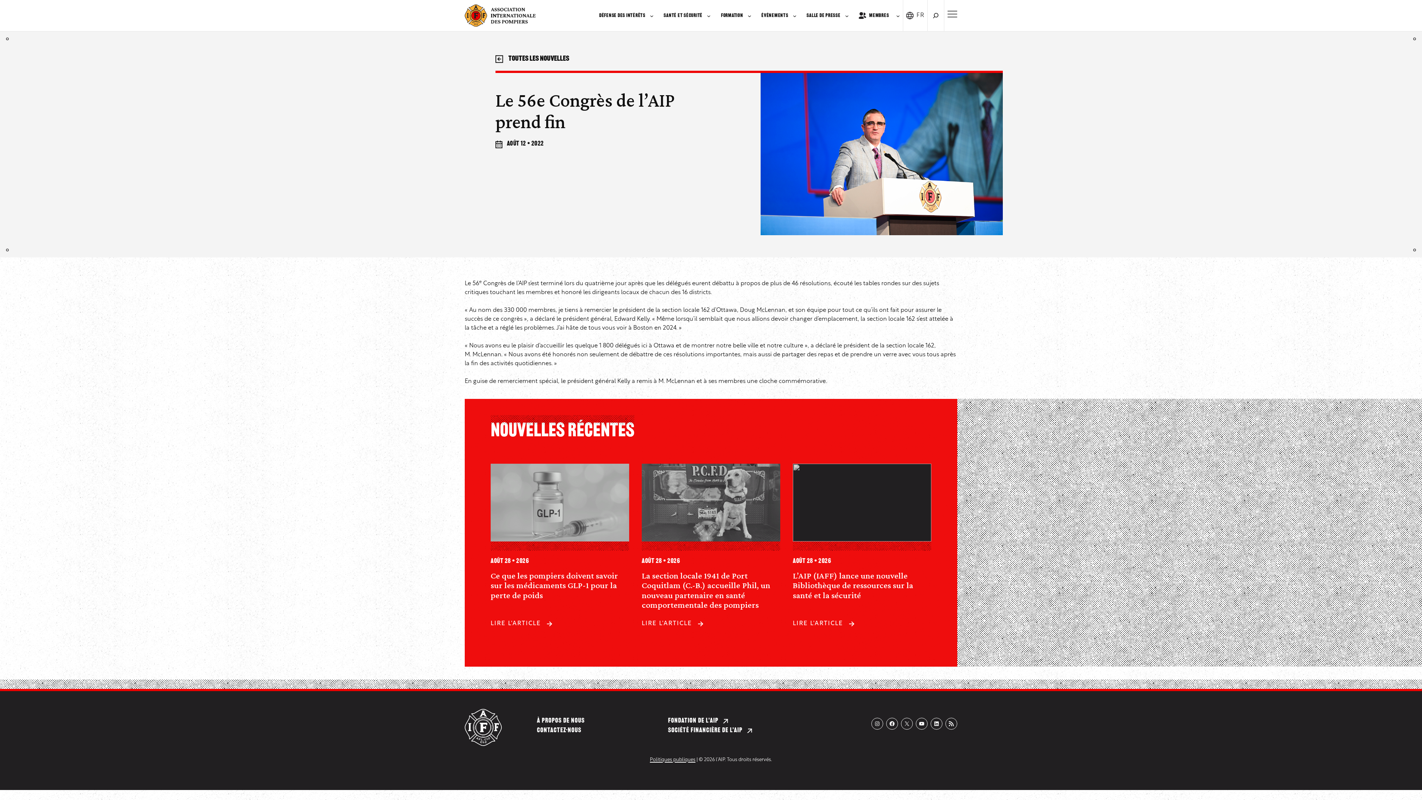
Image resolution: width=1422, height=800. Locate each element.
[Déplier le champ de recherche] (935, 15)
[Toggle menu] (952, 14)
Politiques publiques (672, 759)
